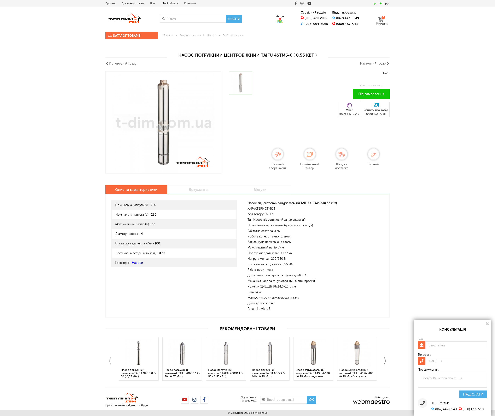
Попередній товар (123, 63)
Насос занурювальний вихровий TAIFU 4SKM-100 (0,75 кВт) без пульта (356, 373)
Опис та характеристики (136, 190)
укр (376, 3)
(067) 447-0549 (347, 18)
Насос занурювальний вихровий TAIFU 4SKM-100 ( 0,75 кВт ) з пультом (313, 373)
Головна (168, 35)
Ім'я (420, 339)
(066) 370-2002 (316, 18)
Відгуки (260, 190)
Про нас (110, 3)
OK (311, 400)
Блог (153, 3)
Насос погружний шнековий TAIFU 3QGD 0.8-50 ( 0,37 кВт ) (138, 373)
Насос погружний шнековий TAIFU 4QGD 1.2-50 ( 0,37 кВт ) (182, 373)
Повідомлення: (428, 369)
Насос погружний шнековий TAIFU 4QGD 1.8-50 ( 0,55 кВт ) (225, 373)
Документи (198, 190)
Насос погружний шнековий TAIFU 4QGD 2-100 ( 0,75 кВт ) (268, 373)
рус (387, 3)
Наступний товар (373, 63)
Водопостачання (190, 35)
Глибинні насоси (233, 35)
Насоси (212, 35)
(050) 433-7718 (347, 24)
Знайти (234, 19)
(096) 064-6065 (316, 24)
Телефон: (424, 354)
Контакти (190, 3)
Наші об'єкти (170, 3)
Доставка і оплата (133, 3)
